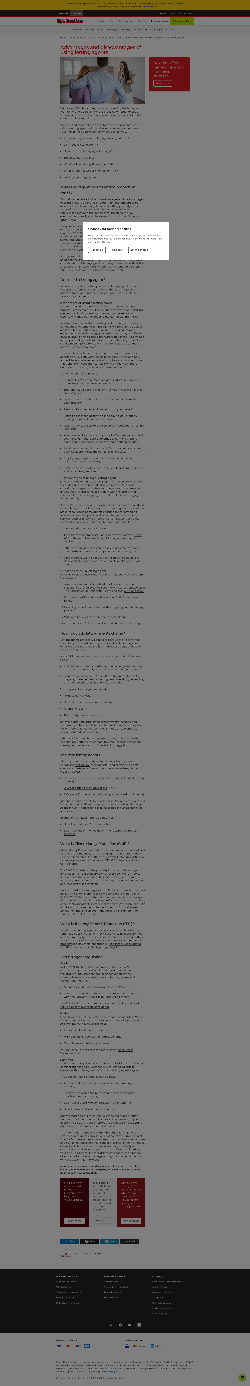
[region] (126, 240)
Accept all (97, 249)
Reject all (117, 249)
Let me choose (139, 249)
